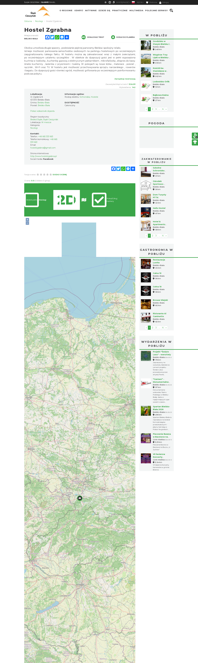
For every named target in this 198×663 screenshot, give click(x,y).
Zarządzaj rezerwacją (124, 79)
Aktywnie (91, 10)
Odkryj (78, 10)
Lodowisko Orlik (161, 81)
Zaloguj (165, 2)
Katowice (156, 138)
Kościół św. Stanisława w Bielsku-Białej (160, 71)
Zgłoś (132, 84)
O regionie (66, 10)
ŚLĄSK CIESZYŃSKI (31, 2)
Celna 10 (157, 286)
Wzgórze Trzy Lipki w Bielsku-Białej (161, 58)
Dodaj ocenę (60, 174)
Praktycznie (120, 10)
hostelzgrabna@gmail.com (43, 148)
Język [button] (140, 2)
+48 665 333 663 (45, 136)
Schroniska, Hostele (89, 97)
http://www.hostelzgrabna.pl (43, 156)
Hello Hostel (159, 208)
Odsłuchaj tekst (95, 37)
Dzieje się (104, 10)
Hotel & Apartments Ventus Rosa (159, 224)
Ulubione (153, 2)
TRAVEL (48, 2)
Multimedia (136, 10)
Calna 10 (157, 273)
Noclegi (34, 128)
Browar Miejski (160, 300)
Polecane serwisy (156, 10)
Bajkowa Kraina (161, 95)
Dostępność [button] (122, 2)
